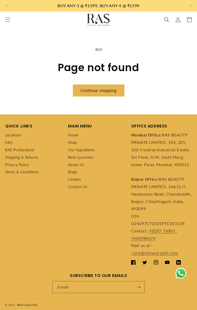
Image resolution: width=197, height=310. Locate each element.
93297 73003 (162, 230)
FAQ (9, 142)
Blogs (72, 172)
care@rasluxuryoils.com (155, 252)
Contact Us (77, 187)
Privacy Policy (17, 165)
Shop (72, 142)
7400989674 (143, 238)
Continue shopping (99, 90)
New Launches (80, 157)
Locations (13, 135)
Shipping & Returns (21, 157)
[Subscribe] (138, 287)
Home (73, 135)
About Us (76, 165)
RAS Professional (19, 150)
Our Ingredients (81, 150)
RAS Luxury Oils (27, 304)
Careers (74, 179)
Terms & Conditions (22, 172)
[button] (7, 19)
